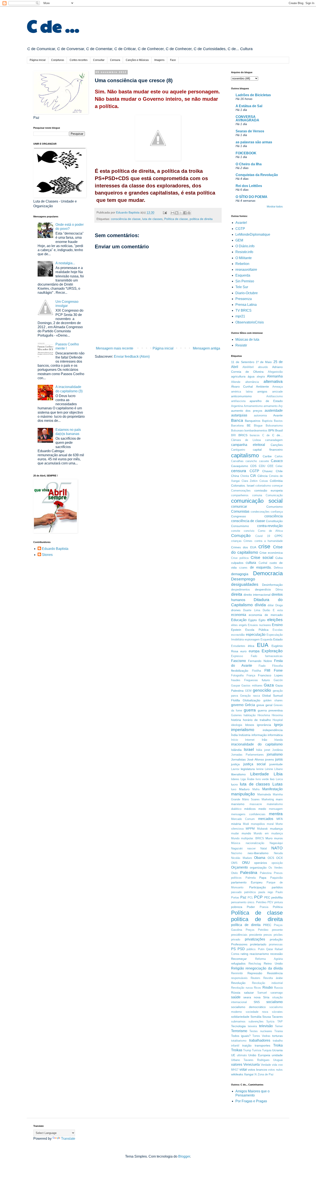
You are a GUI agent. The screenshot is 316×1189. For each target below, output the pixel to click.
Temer (279, 1026)
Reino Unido (273, 963)
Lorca (279, 779)
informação (259, 735)
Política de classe (176, 219)
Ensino (277, 625)
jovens (269, 759)
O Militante (243, 258)
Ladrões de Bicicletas (253, 95)
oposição (277, 862)
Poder (251, 907)
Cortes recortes (78, 60)
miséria (236, 824)
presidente (255, 934)
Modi (246, 824)
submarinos (238, 1021)
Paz (243, 897)
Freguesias (251, 680)
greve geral (264, 705)
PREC (267, 925)
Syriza (270, 1021)
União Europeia (259, 1055)
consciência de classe (126, 219)
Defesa (278, 567)
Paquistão (276, 877)
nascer (251, 848)
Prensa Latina (246, 304)
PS (233, 949)
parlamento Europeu (246, 882)
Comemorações (241, 490)
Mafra (255, 789)
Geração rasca (250, 695)
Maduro (244, 789)
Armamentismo (253, 406)
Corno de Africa (270, 530)
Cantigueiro (238, 449)
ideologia (236, 725)
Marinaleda (264, 794)
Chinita (244, 476)
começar (277, 485)
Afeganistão (275, 371)
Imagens (159, 60)
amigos (262, 391)
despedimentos (240, 589)
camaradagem (274, 440)
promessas (276, 944)
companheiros (240, 495)
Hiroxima (277, 715)
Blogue (258, 425)
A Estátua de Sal (249, 106)
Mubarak (262, 828)
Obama (259, 858)
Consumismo (240, 526)
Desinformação (272, 584)
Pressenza (243, 299)
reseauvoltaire (246, 269)
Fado (254, 656)
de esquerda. (261, 567)
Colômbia (276, 480)
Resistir (241, 345)
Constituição (274, 521)
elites (234, 625)
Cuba (279, 558)
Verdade (266, 1064)
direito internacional (257, 594)
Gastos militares (251, 685)
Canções (277, 445)
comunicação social (257, 501)
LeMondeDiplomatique (252, 234)
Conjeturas (57, 60)
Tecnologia (238, 1026)
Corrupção (241, 535)
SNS (257, 1002)
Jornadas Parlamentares (247, 754)
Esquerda (242, 275)
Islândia (236, 749)
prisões (278, 934)
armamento (271, 406)
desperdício (263, 589)
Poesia (264, 907)
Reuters (255, 978)
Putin (261, 949)
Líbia (278, 774)
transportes (262, 1045)
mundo (246, 833)
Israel (249, 749)
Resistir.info (244, 252)
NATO (277, 848)
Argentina (237, 406)
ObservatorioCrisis (249, 322)
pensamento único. (243, 902)
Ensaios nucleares (259, 625)
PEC (267, 897)
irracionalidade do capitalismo (257, 744)
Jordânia (277, 749)
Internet (250, 739)
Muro (269, 838)
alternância (252, 381)
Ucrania (277, 1050)
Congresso (238, 516)
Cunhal (263, 562)
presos (268, 934)
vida (274, 1064)
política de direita (246, 925)
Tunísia (256, 1050)
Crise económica (271, 552)
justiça (235, 764)
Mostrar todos (275, 206)
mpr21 (240, 316)
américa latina (242, 391)
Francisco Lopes (270, 675)
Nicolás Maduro (241, 858)
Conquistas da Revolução (257, 175)
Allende (235, 381)
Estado (278, 639)
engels (243, 625)
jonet (267, 749)
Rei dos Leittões (249, 186)
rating (244, 954)
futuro (266, 680)
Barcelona (237, 425)
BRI (233, 435)
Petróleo (261, 902)
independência (273, 730)
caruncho (251, 461)
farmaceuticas (274, 656)
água (251, 376)
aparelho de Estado (266, 401)
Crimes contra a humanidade (263, 541)
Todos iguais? (241, 1035)
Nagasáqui (276, 843)
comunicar (239, 506)
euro (243, 651)
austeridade (274, 410)
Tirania (278, 1031)
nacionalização (255, 843)
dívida (260, 605)
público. (251, 949)
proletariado (258, 944)
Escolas (278, 629)
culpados (237, 562)
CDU (262, 466)
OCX (279, 858)
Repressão (254, 973)
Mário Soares (251, 799)
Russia (278, 987)
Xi (255, 1074)
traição (247, 1045)
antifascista (238, 401)
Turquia (266, 1050)
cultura (251, 562)
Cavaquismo (239, 466)
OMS (234, 862)
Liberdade (259, 774)
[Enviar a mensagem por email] (172, 213)
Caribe (267, 456)
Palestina (248, 872)
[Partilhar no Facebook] (185, 213)
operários (260, 862)
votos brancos (257, 1069)
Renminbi (237, 973)
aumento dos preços (246, 410)
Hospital (278, 720)
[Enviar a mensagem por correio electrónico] (164, 212)
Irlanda (278, 739)
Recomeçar (239, 958)
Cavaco (277, 461)
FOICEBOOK (246, 153)
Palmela (250, 877)
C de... (277, 435)
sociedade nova (257, 1011)
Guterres (236, 715)
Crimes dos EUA (243, 547)
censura (238, 470)
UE (233, 1055)
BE (249, 425)
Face (173, 60)
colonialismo (263, 485)
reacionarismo (259, 954)
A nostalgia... (65, 263)
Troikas (236, 1050)
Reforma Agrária (269, 958)
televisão (266, 1026)
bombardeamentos (255, 430)
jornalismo (275, 754)
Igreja (278, 725)
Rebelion (242, 264)
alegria (261, 376)
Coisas (263, 480)
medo (262, 808)
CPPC (279, 536)
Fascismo (238, 661)
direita (236, 594)
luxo (233, 789)
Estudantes (238, 646)
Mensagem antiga (206, 348)
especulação (255, 634)
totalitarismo (238, 1040)
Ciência (263, 476)
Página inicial (38, 60)
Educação (239, 620)
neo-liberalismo (258, 853)
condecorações (260, 511)
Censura (115, 60)
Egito (262, 620)
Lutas (277, 784)
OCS (271, 858)
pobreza (236, 907)
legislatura (248, 769)
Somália (255, 1016)
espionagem (252, 639)
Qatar (269, 949)
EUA (262, 645)
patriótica (250, 892)
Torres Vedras (261, 1035)
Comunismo (274, 506)
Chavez (267, 471)
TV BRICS (243, 310)
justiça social (254, 764)
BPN (271, 430)
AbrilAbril (248, 367)
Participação (257, 887)
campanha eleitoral (248, 445)
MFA (279, 819)
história (236, 720)
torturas (277, 1035)
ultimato (242, 1055)
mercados (265, 819)
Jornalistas (238, 759)
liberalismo (238, 774)
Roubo (267, 987)
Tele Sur (241, 287)
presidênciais (239, 934)
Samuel (262, 992)
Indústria (244, 735)
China (235, 476)
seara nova (252, 997)
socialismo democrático (248, 1007)
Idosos (249, 725)
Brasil (279, 430)
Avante (278, 415)
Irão (264, 739)
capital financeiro (268, 449)
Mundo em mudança (268, 833)
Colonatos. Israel (242, 485)
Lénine (269, 769)
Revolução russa (242, 987)
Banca (237, 420)
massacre (256, 804)
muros (278, 838)
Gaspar (235, 685)
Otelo (234, 873)
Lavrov (235, 769)
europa (254, 651)
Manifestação (272, 789)
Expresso (237, 656)
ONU (246, 862)
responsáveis (239, 978)
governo (237, 705)
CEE (270, 466)
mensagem (276, 808)
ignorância (264, 725)
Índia (234, 735)
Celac (279, 466)
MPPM (250, 828)
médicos (250, 808)
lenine (260, 769)
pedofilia (277, 897)
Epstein (236, 629)
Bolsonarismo (274, 425)
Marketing (268, 799)
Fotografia (237, 675)
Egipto (252, 620)
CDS (253, 466)
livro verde (262, 779)
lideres (235, 779)
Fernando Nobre (260, 661)
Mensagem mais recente (114, 348)
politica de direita (201, 219)
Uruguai (278, 1060)
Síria (266, 997)
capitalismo (245, 455)
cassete (264, 461)
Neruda (278, 853)
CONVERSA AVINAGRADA (247, 118)
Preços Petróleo (257, 929)
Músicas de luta (247, 339)
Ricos (257, 987)
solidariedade (240, 1016)
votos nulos (275, 1069)
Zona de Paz (266, 1074)
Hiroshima (264, 715)
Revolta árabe (273, 978)
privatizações (255, 939)
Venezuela (251, 1064)
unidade (277, 1055)
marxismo (237, 804)
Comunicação (274, 495)
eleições (275, 619)
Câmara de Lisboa (246, 440)
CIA (253, 476)
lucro (234, 784)
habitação (250, 715)
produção (276, 939)
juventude (276, 764)
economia (238, 615)
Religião (237, 968)
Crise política (240, 558)
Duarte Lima (251, 610)
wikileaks (237, 1074)
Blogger (184, 1156)
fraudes (235, 680)
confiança (277, 511)
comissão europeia (268, 490)
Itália (259, 749)
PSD (241, 949)
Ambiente (262, 386)
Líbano (278, 769)
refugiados (238, 963)
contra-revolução (270, 526)
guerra (250, 710)
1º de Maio (264, 362)
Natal (263, 848)
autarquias (239, 415)
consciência (273, 516)
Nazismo (236, 853)
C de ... (53, 25)
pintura (278, 902)
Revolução (238, 983)
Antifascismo (274, 396)
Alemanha (275, 376)
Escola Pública (256, 629)
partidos (277, 887)
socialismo (274, 1002)
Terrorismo (239, 1031)
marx (279, 799)
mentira (276, 814)
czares (243, 567)
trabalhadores (259, 1040)
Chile (279, 471)
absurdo (263, 367)
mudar (235, 833)
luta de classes (152, 219)
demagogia (239, 574)
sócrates (277, 1011)
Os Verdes (275, 867)
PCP (258, 897)
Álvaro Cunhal (242, 386)
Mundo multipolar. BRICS (247, 838)
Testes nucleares (260, 1031)
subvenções (256, 1021)
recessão (276, 954)
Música (235, 843)
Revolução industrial (267, 983)
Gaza (269, 685)
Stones (47, 555)
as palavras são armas (254, 142)
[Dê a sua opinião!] (177, 213)
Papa (262, 877)
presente (277, 929)
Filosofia (277, 665)
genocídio (262, 690)
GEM (239, 240)
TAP (280, 1021)
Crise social (262, 557)
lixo (272, 779)
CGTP (240, 228)
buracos (255, 435)
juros (279, 759)
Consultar (98, 60)
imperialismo (242, 729)
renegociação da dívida (264, 968)
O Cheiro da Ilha (249, 164)
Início (234, 739)
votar (243, 1069)
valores (236, 1064)
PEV (270, 902)
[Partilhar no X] (181, 213)
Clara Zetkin (250, 480)
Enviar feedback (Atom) (132, 356)
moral (270, 824)
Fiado (262, 665)
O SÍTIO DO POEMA (251, 197)
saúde (236, 997)
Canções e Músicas (137, 60)
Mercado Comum (243, 819)
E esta (278, 610)
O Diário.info (245, 246)
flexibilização (239, 670)
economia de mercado (266, 615)
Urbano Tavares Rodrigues (250, 1060)
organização (258, 867)
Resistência (275, 973)
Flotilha (256, 670)
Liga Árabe (247, 779)
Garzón (278, 680)
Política (278, 907)
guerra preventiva (270, 710)
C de (266, 435)
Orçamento (239, 867)
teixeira (252, 1026)
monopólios (258, 824)
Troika (278, 1045)
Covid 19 (262, 536)
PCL (250, 897)
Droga (279, 605)
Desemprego (243, 579)
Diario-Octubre (246, 293)
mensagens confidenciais (248, 814)
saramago (276, 992)
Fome (278, 670)
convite (235, 530)
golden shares (273, 700)
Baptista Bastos (272, 420)
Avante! (241, 222)
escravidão (238, 634)
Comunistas (240, 511)
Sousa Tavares (272, 1016)
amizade (277, 391)
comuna (257, 495)
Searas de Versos (250, 131)
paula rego (265, 892)
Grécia (250, 705)
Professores (239, 944)
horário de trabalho (257, 720)
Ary (280, 406)
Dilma (279, 589)
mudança (276, 828)
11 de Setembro (242, 362)
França (251, 675)
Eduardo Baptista (55, 548)
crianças (236, 541)
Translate (68, 1138)
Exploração (272, 651)
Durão (266, 610)
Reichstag (255, 963)
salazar (249, 992)
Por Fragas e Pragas (251, 1101)
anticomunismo (241, 396)
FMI (267, 670)
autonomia (260, 415)
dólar (271, 605)
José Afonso (255, 759)
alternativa (273, 381)
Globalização (251, 700)
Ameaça (277, 386)
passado (236, 892)
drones (236, 610)
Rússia (235, 992)
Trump (247, 1050)
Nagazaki (237, 848)
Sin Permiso (244, 281)
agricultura (238, 376)
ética (251, 646)
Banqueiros (252, 420)
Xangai (248, 1074)
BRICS (242, 435)
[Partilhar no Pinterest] (189, 213)
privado (235, 939)
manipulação (243, 794)
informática (275, 735)
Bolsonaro (237, 430)
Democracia (268, 573)
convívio (249, 530)
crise (264, 546)
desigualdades (244, 584)
